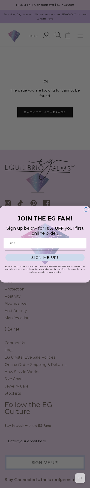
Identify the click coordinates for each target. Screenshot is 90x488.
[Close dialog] (86, 209)
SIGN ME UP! (45, 257)
